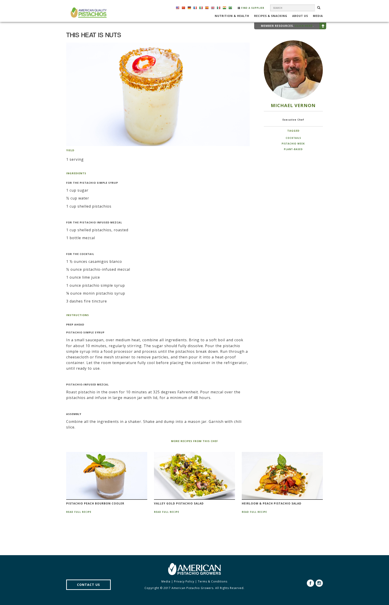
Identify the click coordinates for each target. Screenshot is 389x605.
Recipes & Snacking (270, 16)
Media (318, 16)
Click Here (304, 26)
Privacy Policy (184, 581)
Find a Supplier (252, 7)
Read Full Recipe (78, 511)
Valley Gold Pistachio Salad (179, 503)
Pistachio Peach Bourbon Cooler (95, 503)
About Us (300, 16)
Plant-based (293, 149)
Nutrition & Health (232, 16)
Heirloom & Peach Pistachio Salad (271, 503)
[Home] (88, 12)
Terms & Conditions (212, 581)
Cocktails (293, 138)
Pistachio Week (293, 143)
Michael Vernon (293, 105)
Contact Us (88, 584)
